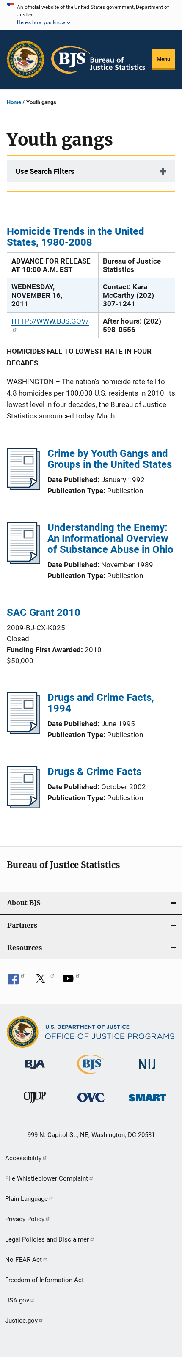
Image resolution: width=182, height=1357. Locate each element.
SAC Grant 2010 (43, 612)
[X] (43, 981)
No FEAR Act (23, 1260)
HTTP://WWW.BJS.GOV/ (50, 321)
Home (14, 102)
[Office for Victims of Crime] (91, 1103)
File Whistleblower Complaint (46, 1178)
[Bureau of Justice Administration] (35, 1070)
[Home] (98, 60)
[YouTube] (71, 981)
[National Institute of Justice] (147, 1070)
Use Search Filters (45, 171)
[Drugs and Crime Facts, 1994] (23, 732)
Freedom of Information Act (44, 1280)
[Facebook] (16, 981)
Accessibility (23, 1158)
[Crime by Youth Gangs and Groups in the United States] (23, 487)
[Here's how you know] (91, 15)
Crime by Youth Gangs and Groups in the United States (109, 459)
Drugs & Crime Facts (94, 771)
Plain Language (26, 1199)
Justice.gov (21, 1320)
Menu (163, 59)
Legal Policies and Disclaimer (47, 1239)
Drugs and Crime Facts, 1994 (100, 703)
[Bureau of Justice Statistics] (91, 1075)
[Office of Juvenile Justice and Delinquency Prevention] (35, 1104)
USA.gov (17, 1300)
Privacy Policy (24, 1219)
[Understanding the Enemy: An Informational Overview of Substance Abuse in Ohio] (23, 562)
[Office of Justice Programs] (25, 59)
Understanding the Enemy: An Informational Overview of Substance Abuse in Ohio (110, 538)
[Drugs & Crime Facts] (23, 806)
